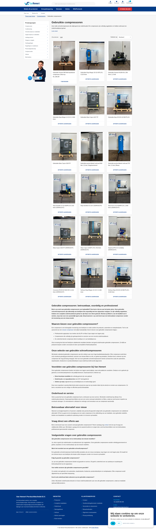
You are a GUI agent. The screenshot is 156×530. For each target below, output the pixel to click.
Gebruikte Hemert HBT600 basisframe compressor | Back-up (64, 73)
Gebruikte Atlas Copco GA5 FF (62, 163)
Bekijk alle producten (31, 9)
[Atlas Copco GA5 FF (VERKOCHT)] (64, 231)
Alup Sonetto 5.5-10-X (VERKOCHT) (91, 205)
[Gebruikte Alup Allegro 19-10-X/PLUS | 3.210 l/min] (91, 55)
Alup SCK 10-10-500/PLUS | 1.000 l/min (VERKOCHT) (118, 206)
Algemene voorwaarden (90, 512)
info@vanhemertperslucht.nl (120, 507)
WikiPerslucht (77, 9)
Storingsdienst (58, 509)
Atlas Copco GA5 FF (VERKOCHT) (63, 248)
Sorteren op (114, 37)
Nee (119, 523)
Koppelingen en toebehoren (31, 45)
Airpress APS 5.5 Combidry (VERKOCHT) (116, 248)
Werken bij (35, 13)
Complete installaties (60, 503)
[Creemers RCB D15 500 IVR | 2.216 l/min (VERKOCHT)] (64, 273)
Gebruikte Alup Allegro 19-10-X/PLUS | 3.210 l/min (92, 73)
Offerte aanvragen (92, 79)
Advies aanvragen (59, 515)
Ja (113, 523)
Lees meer (55, 31)
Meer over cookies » (129, 523)
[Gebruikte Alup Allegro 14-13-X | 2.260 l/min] (64, 100)
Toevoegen (64, 81)
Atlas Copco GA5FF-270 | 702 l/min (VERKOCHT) (91, 248)
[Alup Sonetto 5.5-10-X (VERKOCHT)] (91, 188)
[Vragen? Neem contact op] (36, 71)
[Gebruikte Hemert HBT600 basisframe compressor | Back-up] (64, 55)
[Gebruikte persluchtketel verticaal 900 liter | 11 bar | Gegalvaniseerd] (91, 146)
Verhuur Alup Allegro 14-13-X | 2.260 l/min (91, 291)
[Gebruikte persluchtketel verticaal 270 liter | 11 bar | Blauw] (119, 146)
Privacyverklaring (88, 515)
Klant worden (58, 518)
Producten (57, 500)
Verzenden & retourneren (90, 506)
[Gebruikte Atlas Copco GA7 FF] (91, 100)
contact (106, 425)
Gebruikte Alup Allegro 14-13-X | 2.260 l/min (64, 118)
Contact (43, 13)
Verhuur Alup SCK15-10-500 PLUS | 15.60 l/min (118, 291)
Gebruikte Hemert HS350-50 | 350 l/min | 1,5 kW (118, 73)
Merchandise (28, 57)
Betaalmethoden (87, 509)
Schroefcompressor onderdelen (32, 31)
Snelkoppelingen (29, 43)
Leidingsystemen (29, 37)
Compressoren (28, 26)
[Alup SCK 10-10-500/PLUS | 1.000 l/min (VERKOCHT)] (119, 188)
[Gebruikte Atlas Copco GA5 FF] (64, 146)
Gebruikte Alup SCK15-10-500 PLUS (119, 117)
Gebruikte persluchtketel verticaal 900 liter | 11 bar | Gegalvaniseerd (91, 164)
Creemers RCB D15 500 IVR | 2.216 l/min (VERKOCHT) (63, 291)
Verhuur (27, 54)
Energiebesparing (47, 9)
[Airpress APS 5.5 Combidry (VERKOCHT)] (119, 231)
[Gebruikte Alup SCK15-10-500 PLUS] (119, 100)
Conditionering (28, 29)
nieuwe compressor (67, 330)
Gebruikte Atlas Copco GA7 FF (89, 117)
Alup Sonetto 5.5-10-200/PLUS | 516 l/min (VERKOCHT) (63, 206)
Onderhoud (57, 506)
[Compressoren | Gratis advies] (32, 3)
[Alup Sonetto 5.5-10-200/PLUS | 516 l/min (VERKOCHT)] (64, 188)
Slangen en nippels (29, 40)
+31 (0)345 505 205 (118, 502)
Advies (67, 9)
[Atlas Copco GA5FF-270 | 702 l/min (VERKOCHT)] (91, 231)
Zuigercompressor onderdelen (32, 34)
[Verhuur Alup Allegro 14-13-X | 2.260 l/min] (91, 273)
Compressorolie (29, 51)
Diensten (59, 9)
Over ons (26, 13)
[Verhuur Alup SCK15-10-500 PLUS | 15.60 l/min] (119, 273)
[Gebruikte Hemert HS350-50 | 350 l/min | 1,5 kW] (119, 55)
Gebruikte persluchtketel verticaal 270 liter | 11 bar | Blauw (119, 164)
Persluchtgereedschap (30, 48)
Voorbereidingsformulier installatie (92, 503)
